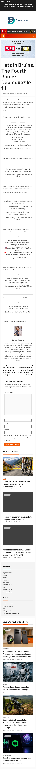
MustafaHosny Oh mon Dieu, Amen (18, 242)
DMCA (30, 4)
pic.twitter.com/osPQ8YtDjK (20, 254)
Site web (7, 429)
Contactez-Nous (22, 4)
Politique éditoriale (9, 6)
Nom (6, 417)
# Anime (25, 169)
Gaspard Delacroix (16, 489)
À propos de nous (10, 4)
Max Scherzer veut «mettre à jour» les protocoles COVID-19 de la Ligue (9, 370)
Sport (2, 59)
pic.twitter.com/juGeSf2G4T (21, 171)
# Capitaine (27, 145)
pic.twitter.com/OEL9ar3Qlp (18, 308)
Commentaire (9, 392)
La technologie (7, 585)
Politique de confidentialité (25, 6)
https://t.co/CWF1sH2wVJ (16, 248)
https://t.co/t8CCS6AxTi (15, 252)
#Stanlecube (22, 245)
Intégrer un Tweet (11, 280)
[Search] (33, 36)
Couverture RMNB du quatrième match (14, 321)
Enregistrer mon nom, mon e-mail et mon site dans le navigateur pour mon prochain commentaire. (17, 438)
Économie (6, 580)
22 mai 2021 (22, 258)
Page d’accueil (7, 573)
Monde (5, 577)
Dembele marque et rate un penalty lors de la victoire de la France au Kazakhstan (25, 370)
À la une (5, 575)
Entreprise (6, 717)
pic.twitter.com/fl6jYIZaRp (18, 283)
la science (6, 582)
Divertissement (7, 589)
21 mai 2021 (27, 148)
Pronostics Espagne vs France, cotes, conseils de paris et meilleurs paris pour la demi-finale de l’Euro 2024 (18, 552)
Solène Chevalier (7, 93)
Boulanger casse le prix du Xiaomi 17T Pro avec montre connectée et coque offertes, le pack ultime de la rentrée (17, 654)
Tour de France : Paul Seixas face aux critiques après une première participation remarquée (17, 484)
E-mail (6, 423)
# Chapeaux (8, 125)
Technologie (6, 648)
